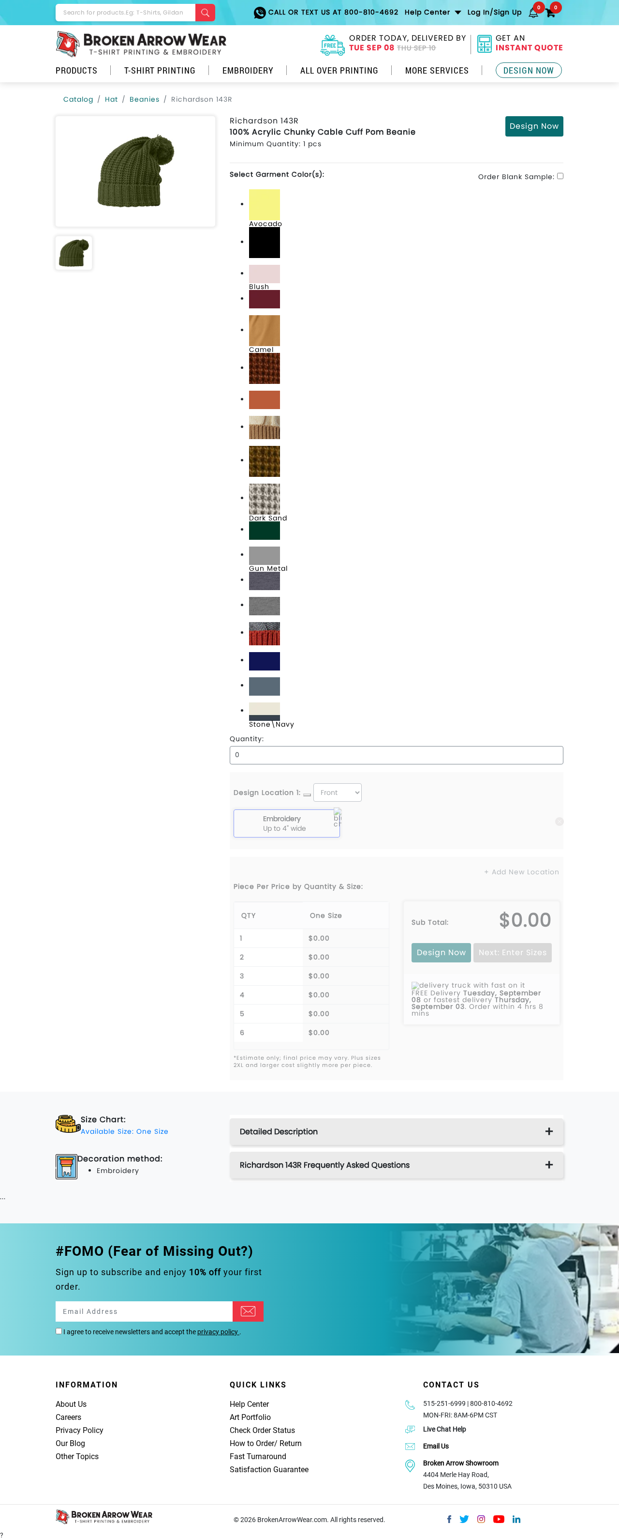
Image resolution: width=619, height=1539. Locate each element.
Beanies (145, 99)
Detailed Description (279, 1131)
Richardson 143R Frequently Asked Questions (325, 1165)
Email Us (436, 1446)
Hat (111, 99)
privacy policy (218, 1332)
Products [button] (77, 70)
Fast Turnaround (258, 1456)
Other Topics (77, 1456)
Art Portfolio (250, 1417)
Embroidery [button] (248, 70)
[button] (533, 12)
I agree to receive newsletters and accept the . (151, 1332)
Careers (68, 1417)
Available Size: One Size (125, 1131)
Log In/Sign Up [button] (495, 12)
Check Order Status (262, 1430)
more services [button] (437, 70)
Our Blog (70, 1443)
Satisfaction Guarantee (269, 1469)
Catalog (78, 99)
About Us (71, 1404)
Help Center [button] (429, 12)
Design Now (528, 70)
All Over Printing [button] (339, 70)
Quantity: (247, 738)
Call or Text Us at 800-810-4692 (332, 12)
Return (291, 1443)
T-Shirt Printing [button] (160, 70)
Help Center (249, 1404)
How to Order (252, 1443)
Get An (529, 44)
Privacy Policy (79, 1430)
